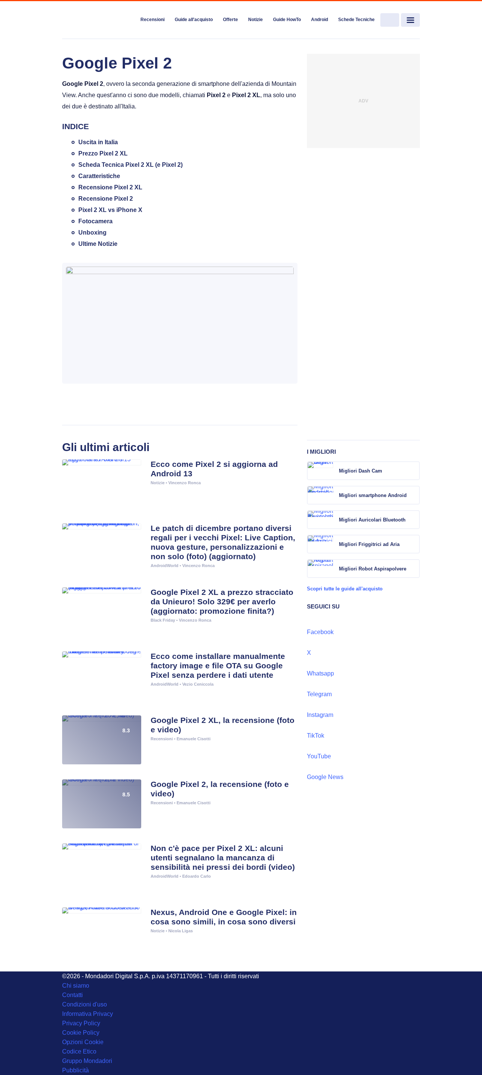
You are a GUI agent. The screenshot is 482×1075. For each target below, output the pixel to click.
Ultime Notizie (97, 244)
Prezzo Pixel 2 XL (103, 153)
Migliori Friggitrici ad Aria (369, 544)
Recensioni (152, 19)
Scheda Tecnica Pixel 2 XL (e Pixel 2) (130, 165)
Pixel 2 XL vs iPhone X (110, 210)
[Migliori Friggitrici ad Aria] (413, 544)
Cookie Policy (80, 1032)
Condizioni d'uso (84, 1004)
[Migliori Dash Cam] (413, 470)
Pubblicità (75, 1070)
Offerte (230, 19)
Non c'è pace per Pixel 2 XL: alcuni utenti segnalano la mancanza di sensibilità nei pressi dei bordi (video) (223, 857)
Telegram (319, 694)
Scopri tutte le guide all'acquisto (345, 589)
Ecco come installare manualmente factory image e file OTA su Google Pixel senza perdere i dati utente (218, 665)
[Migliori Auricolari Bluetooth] (413, 519)
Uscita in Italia (98, 142)
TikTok (315, 735)
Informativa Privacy (87, 1014)
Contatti (72, 995)
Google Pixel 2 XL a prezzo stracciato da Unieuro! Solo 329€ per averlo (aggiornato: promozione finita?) (222, 601)
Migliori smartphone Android (373, 495)
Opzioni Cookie (83, 1042)
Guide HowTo (287, 19)
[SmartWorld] (98, 20)
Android (319, 19)
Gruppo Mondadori (87, 1061)
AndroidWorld (164, 565)
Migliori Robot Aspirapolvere (372, 569)
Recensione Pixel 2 (105, 198)
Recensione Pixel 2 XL (110, 187)
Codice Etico (79, 1051)
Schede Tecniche (356, 19)
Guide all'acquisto (194, 19)
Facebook (320, 632)
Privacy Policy (81, 1023)
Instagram (320, 715)
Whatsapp (320, 673)
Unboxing (92, 232)
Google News (325, 777)
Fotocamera (95, 221)
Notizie (255, 19)
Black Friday (163, 620)
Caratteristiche (99, 176)
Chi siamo (75, 985)
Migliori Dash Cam (360, 471)
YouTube (319, 756)
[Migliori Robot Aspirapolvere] (413, 568)
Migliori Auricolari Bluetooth (372, 520)
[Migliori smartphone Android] (413, 495)
